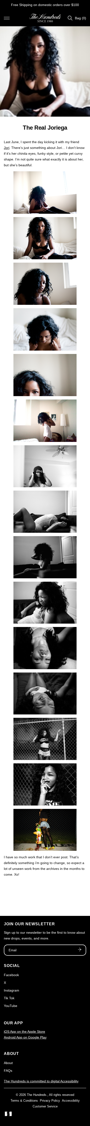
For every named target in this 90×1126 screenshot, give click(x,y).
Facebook (11, 975)
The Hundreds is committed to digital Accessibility (41, 1081)
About (8, 1063)
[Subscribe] (80, 950)
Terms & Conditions (24, 1100)
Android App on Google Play (25, 1037)
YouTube (10, 1006)
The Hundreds (36, 1095)
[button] (6, 18)
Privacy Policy (50, 1100)
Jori (6, 148)
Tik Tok (9, 998)
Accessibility (71, 1100)
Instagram (11, 990)
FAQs (8, 1071)
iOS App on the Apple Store (24, 1031)
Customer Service (45, 1106)
